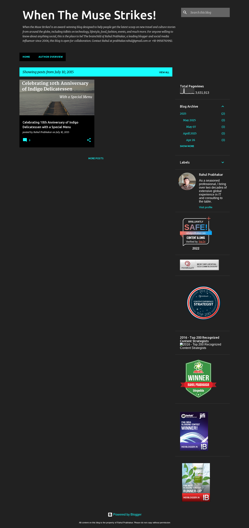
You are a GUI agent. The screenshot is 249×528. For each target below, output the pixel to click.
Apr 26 (190, 140)
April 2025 (190, 133)
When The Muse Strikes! (89, 15)
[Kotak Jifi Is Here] (194, 449)
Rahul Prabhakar (211, 174)
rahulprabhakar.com (196, 233)
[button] (89, 140)
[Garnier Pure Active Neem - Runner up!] (196, 503)
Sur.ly (202, 241)
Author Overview (51, 57)
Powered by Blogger (126, 514)
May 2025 (189, 120)
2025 (183, 113)
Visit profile (205, 207)
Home (26, 57)
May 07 (191, 127)
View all (164, 72)
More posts (95, 158)
